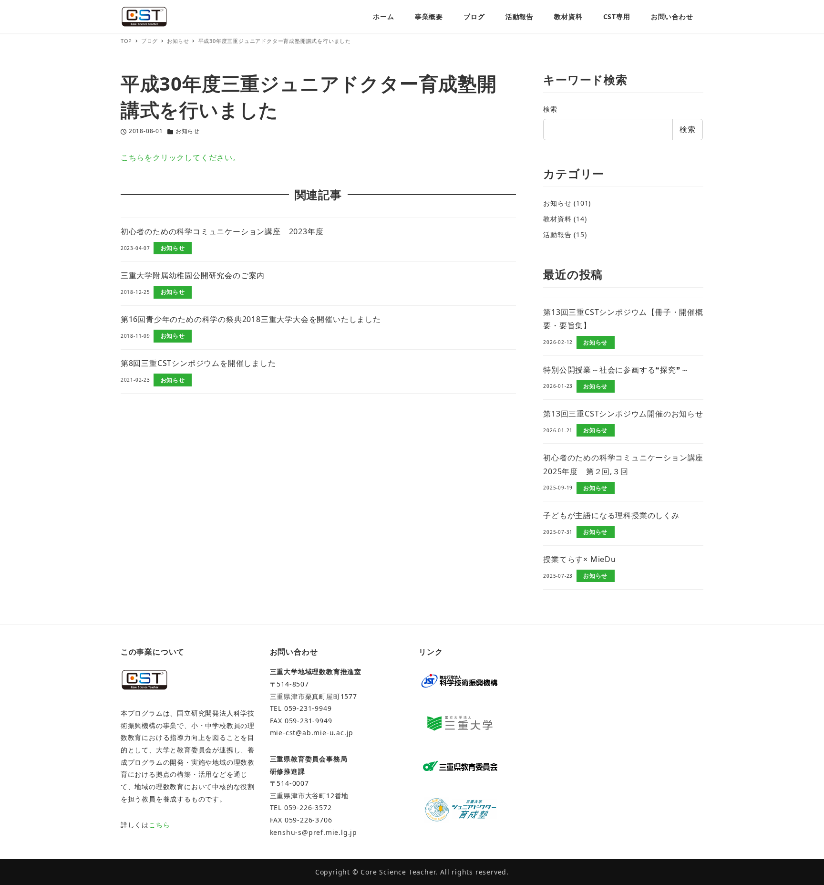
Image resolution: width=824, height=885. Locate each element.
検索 (550, 109)
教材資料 (557, 218)
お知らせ (187, 131)
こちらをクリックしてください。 (181, 157)
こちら (159, 824)
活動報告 (557, 234)
